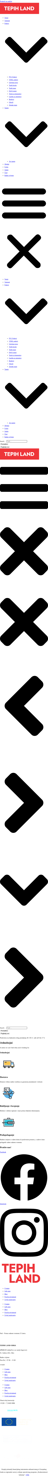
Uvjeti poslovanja (10, 1300)
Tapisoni (7, 21)
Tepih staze (12, 88)
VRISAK (10, 1410)
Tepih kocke (13, 85)
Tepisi (6, 18)
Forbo (6, 167)
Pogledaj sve (5, 447)
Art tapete (12, 161)
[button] (24, 227)
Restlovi (11, 99)
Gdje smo (7, 1291)
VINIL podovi (13, 80)
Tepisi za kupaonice (15, 94)
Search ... (3, 441)
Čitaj (5, 173)
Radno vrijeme (9, 175)
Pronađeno (4, 444)
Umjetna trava (13, 82)
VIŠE (27, 1475)
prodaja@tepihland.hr (12, 1365)
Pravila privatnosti (10, 1297)
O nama (6, 1288)
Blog (5, 1294)
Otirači (11, 102)
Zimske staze (13, 105)
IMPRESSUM (21, 1407)
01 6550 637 (8, 1338)
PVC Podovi (13, 77)
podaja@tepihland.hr (14, 1341)
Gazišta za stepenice (15, 97)
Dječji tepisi (13, 91)
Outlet (6, 170)
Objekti (6, 164)
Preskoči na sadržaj (6, 1)
